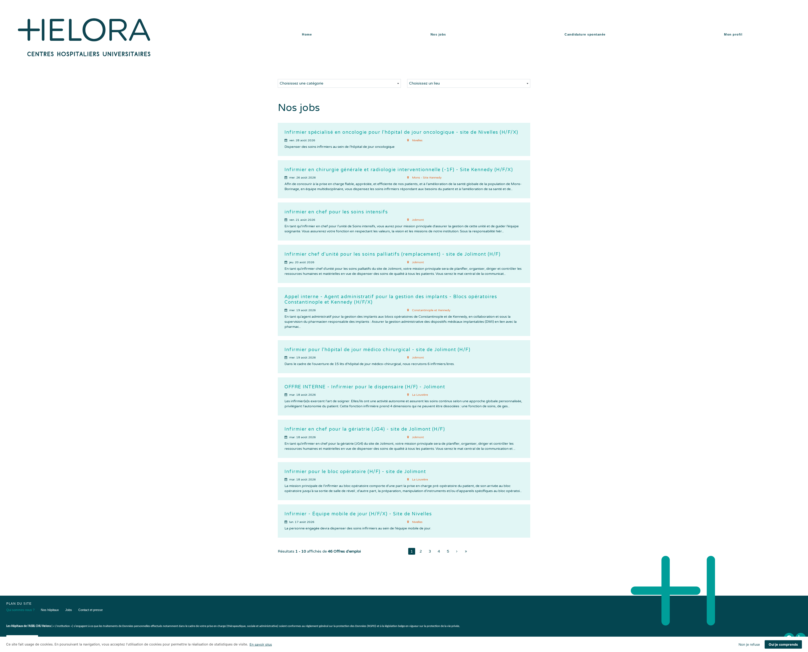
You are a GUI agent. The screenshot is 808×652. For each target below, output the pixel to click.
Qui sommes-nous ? (20, 610)
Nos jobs (438, 34)
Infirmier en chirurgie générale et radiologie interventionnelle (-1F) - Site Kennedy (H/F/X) (398, 169)
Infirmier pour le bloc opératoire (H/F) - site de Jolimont (355, 471)
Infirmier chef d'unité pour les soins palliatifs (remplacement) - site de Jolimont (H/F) (392, 254)
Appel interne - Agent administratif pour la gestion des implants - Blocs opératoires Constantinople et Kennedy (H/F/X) (390, 299)
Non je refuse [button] (749, 644)
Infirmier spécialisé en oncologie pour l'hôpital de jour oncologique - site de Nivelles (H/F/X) (401, 132)
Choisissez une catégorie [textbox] (301, 83)
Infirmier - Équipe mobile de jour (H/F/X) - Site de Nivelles (358, 514)
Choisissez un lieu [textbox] (424, 83)
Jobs (68, 610)
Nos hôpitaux (50, 610)
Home (307, 34)
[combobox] (339, 83)
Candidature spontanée (585, 34)
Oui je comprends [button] (783, 644)
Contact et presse (90, 610)
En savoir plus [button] (261, 644)
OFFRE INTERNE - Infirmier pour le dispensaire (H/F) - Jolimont (364, 387)
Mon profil (733, 34)
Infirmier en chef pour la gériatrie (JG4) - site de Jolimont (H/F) (364, 429)
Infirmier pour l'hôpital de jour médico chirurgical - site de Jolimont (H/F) (377, 349)
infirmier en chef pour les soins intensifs (336, 212)
